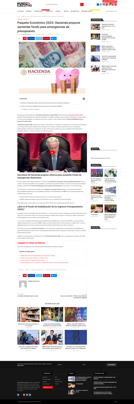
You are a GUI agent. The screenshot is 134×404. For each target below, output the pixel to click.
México (27, 269)
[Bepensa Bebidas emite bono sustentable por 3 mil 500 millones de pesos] (111, 209)
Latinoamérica (46, 383)
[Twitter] (101, 4)
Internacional (38, 11)
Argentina (45, 377)
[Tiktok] (113, 4)
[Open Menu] (115, 4)
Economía (28, 11)
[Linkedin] (27, 395)
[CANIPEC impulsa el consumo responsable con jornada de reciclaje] (111, 173)
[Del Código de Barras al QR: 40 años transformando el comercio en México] (111, 190)
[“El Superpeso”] (97, 209)
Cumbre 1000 (49, 11)
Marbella (45, 381)
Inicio (18, 16)
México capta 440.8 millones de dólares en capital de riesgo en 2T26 (109, 47)
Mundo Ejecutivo (27, 34)
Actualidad (20, 11)
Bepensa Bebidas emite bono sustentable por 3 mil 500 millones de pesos (110, 217)
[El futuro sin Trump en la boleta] (71, 392)
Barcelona (57, 379)
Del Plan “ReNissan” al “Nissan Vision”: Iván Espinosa (96, 180)
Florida (56, 383)
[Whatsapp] (110, 4)
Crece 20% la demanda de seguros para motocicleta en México (109, 57)
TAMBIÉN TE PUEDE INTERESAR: (30, 109)
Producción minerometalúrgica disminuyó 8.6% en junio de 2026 (108, 37)
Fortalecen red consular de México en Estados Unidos (34, 258)
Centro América (59, 381)
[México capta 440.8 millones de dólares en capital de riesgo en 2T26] (76, 314)
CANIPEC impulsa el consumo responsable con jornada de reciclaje (110, 180)
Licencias (57, 11)
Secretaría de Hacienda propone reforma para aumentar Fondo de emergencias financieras (45, 103)
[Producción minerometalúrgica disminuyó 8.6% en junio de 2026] (52, 314)
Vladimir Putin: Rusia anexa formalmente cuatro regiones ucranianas (37, 255)
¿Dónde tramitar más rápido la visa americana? (32, 260)
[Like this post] (25, 38)
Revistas (66, 11)
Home (115, 401)
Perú (56, 377)
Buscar (82, 4)
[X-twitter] (21, 395)
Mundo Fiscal (75, 11)
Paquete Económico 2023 (37, 269)
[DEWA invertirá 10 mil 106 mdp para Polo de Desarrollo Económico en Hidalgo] (52, 337)
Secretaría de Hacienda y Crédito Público (56, 269)
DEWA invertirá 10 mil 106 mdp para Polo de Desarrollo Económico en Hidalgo (109, 69)
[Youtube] (107, 4)
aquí (73, 203)
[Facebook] (98, 4)
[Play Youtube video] (52, 152)
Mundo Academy (87, 11)
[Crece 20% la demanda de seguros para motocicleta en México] (28, 337)
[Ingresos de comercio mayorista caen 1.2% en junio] (28, 314)
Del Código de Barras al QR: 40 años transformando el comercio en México (110, 198)
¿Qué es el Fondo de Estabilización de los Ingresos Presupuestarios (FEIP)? (41, 106)
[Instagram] (104, 4)
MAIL (51, 387)
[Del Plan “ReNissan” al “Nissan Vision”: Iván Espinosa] (97, 173)
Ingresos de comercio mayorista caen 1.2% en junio (108, 26)
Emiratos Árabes (47, 379)
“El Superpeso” (94, 214)
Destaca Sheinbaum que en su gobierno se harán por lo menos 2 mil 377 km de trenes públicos (44, 262)
